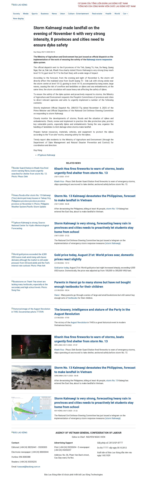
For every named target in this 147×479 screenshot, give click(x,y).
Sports (35, 13)
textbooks (72, 298)
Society (16, 13)
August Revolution (79, 322)
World (117, 13)
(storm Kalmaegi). (113, 243)
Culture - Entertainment (78, 13)
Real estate (97, 13)
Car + (125, 13)
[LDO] (31, 172)
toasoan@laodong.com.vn (28, 466)
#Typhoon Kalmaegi (46, 155)
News (54, 13)
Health (108, 13)
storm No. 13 (112, 209)
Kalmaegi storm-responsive (99, 59)
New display (18, 18)
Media (25, 13)
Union (62, 13)
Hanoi (56, 295)
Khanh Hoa (59, 181)
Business (45, 13)
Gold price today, (61, 267)
